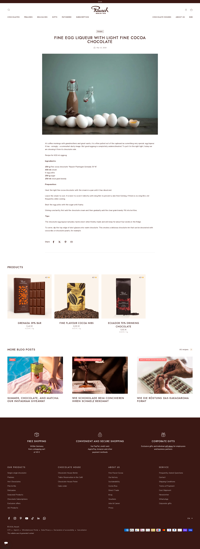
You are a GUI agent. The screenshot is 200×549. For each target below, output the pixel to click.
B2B (191, 17)
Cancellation (82, 530)
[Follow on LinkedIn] (38, 518)
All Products (12, 508)
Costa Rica (112, 486)
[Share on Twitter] (59, 242)
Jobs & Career (114, 503)
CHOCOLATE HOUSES (161, 17)
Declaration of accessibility (64, 530)
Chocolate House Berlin (68, 473)
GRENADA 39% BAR (29, 323)
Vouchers (112, 499)
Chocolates (13, 17)
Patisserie (67, 17)
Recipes (99, 31)
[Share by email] (71, 242)
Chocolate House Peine (68, 481)
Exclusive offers (14, 503)
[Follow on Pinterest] (20, 518)
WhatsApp (163, 499)
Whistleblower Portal (30, 530)
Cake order (62, 486)
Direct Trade (113, 490)
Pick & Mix (11, 486)
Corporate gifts (165, 503)
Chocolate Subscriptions (17, 499)
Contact (162, 477)
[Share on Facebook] (53, 242)
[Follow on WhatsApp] (44, 518)
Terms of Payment (167, 486)
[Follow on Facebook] (9, 518)
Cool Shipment (165, 490)
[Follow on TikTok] (32, 518)
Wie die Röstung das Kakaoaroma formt (163, 399)
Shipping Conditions (167, 481)
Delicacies (42, 17)
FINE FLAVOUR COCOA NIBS (76, 323)
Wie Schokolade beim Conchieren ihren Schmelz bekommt (98, 399)
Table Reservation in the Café (70, 477)
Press (110, 508)
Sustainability (114, 481)
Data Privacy (46, 530)
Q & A (100, 2)
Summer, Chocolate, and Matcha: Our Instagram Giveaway (33, 399)
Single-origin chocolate (16, 473)
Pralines (28, 17)
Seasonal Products (15, 494)
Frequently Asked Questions (171, 473)
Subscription (82, 17)
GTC (9, 530)
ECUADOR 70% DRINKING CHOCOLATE (123, 324)
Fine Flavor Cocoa (115, 473)
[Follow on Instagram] (14, 518)
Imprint (16, 530)
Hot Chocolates (14, 481)
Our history (113, 477)
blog (110, 494)
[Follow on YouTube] (26, 518)
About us (180, 17)
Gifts (54, 17)
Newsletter (164, 494)
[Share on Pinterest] (65, 242)
